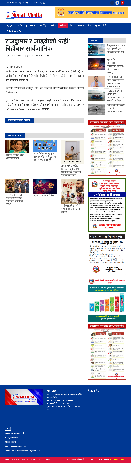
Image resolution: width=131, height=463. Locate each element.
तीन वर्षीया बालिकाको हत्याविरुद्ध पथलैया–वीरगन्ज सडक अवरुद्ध (116, 66)
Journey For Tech (117, 459)
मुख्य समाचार (31, 25)
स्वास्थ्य (81, 25)
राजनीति (19, 25)
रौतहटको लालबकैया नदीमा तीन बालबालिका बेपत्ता (116, 108)
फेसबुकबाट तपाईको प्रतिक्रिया (19, 120)
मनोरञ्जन (63, 25)
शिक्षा (89, 25)
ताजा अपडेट (95, 40)
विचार (72, 25)
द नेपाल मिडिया (15, 56)
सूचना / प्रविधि (100, 25)
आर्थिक (53, 25)
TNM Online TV (14, 31)
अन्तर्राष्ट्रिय (43, 25)
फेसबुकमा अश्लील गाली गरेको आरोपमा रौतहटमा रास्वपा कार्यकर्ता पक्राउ (115, 82)
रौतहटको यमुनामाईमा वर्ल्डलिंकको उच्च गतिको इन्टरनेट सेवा (116, 49)
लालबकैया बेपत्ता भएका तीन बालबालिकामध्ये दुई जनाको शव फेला (115, 96)
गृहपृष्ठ (9, 25)
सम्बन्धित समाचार (14, 136)
